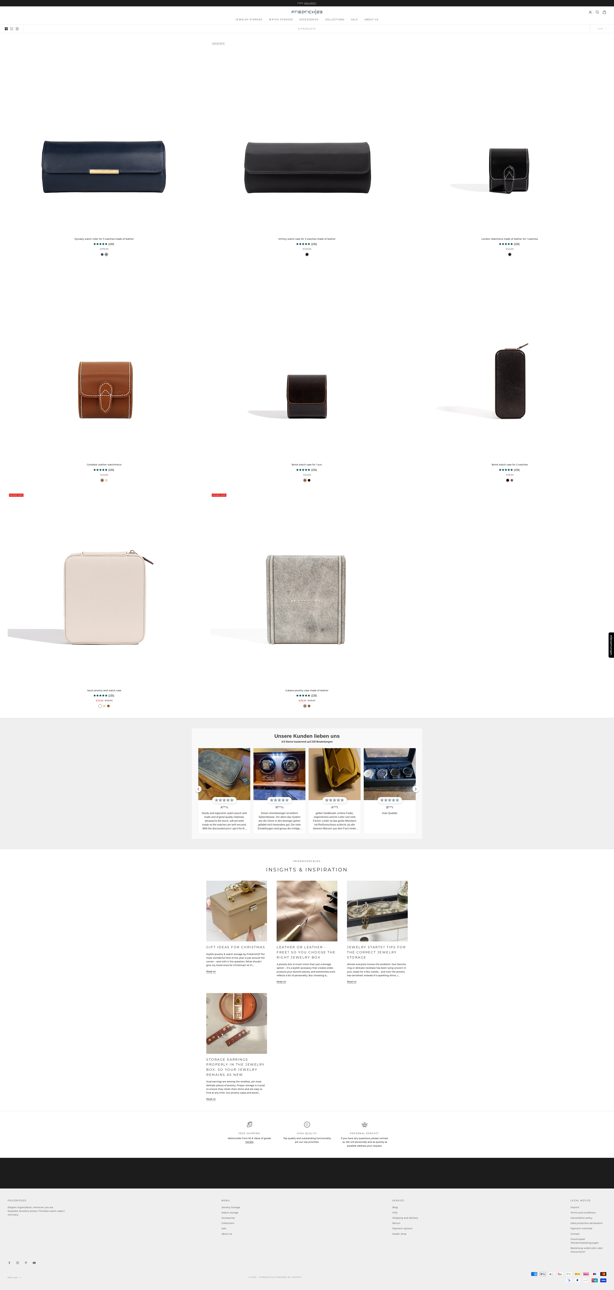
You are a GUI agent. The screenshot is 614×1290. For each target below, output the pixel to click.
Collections (335, 19)
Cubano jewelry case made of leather (306, 690)
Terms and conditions (583, 1212)
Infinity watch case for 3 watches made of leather (307, 238)
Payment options (402, 1228)
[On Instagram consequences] (17, 1262)
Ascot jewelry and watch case (104, 690)
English (13, 1277)
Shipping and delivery (405, 1217)
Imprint (575, 1207)
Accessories (309, 19)
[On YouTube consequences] (34, 1262)
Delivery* (310, 3)
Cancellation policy (581, 1217)
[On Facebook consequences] (9, 1262)
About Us (371, 19)
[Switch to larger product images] (6, 28)
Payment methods (581, 1228)
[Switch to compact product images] (17, 28)
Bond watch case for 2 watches (510, 464)
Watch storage (281, 19)
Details (249, 1141)
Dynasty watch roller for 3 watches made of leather (104, 238)
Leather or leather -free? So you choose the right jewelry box (306, 952)
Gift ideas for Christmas (235, 947)
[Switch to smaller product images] (11, 28)
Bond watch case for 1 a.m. (307, 464)
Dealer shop (399, 1233)
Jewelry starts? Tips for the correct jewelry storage (376, 952)
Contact (575, 1233)
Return (396, 1223)
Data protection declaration (587, 1223)
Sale (354, 19)
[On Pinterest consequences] (26, 1262)
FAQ (394, 1212)
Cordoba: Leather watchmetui (104, 464)
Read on (211, 971)
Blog (395, 1207)
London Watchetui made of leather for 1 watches (509, 238)
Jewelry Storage (249, 19)
